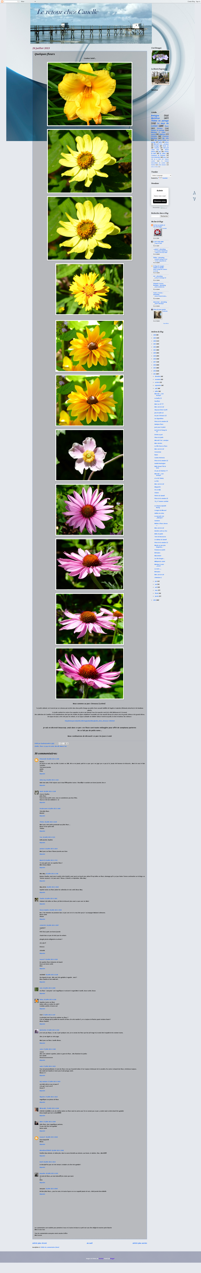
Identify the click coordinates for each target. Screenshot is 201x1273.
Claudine (42, 898)
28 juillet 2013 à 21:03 (52, 1173)
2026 (154, 335)
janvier (157, 596)
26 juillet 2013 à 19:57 (53, 925)
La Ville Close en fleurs (161, 446)
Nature (62, 746)
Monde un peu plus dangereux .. (160, 546)
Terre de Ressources (160, 536)
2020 (154, 353)
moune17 (42, 959)
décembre (158, 376)
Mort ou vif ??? (159, 404)
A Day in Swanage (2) (160, 278)
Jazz (160, 151)
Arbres (167, 142)
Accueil (89, 1243)
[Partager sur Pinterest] (67, 744)
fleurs (41, 746)
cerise (41, 1049)
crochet (164, 228)
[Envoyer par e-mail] (59, 744)
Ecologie (156, 146)
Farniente (157, 520)
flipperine (42, 1097)
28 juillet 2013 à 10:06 (58, 1150)
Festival (153, 164)
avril (156, 587)
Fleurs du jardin (159, 437)
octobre (157, 382)
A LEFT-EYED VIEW (158, 242)
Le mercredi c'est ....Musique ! (159, 517)
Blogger (112, 1258)
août (156, 388)
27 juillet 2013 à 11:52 (53, 1030)
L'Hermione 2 (158, 577)
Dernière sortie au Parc (161, 531)
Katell (41, 1162)
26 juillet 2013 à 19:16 (56, 910)
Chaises (157, 492)
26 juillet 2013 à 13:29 (50, 791)
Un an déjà (158, 490)
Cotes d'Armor (162, 164)
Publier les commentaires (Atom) (50, 1247)
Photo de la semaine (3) (161, 460)
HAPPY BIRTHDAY (159, 303)
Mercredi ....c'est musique (159, 394)
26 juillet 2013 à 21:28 (51, 959)
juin (156, 581)
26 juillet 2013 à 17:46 (52, 873)
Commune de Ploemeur (158, 155)
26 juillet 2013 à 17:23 (51, 860)
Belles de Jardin (159, 534)
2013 (154, 374)
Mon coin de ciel (159, 407)
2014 (154, 371)
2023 (154, 344)
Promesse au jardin (160, 550)
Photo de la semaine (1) (161, 542)
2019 (154, 356)
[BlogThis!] (61, 744)
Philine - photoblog (158, 257)
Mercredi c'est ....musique (161, 144)
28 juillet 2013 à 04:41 (52, 1137)
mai (156, 584)
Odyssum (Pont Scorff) (161, 410)
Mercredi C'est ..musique (161, 440)
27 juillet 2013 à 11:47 (49, 1015)
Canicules (165, 311)
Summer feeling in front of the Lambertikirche (161, 260)
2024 (154, 341)
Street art (166, 146)
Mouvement (158, 555)
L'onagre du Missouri (160, 510)
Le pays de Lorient (49, 746)
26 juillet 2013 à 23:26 (50, 999)
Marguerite (158, 487)
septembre (158, 385)
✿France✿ (43, 1108)
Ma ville (57, 746)
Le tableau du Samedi (161, 539)
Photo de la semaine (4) (161, 421)
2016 (154, 365)
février (157, 593)
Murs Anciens (158, 443)
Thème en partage (160, 121)
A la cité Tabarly (159, 478)
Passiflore (157, 401)
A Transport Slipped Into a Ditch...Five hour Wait (161, 251)
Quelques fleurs (159, 424)
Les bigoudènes (159, 418)
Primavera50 (43, 759)
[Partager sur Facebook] (65, 744)
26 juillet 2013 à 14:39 (51, 822)
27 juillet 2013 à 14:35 (49, 1066)
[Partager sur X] (63, 744)
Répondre (42, 774)
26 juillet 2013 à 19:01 (51, 898)
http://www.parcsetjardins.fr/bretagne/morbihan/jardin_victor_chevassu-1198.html (90, 721)
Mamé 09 (42, 860)
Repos (156, 455)
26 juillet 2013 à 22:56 (49, 988)
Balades (160, 128)
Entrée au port (159, 434)
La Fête (157, 481)
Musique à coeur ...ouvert (159, 565)
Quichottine (43, 1030)
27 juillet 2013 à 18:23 (52, 1097)
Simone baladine (44, 910)
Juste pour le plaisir (160, 427)
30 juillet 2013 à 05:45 (52, 1188)
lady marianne (44, 1081)
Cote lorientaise (155, 157)
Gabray (41, 999)
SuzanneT (42, 1137)
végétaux (162, 134)
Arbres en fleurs (154, 166)
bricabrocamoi (44, 808)
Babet (41, 1121)
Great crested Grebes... (161, 296)
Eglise (160, 142)
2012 (154, 600)
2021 (154, 350)
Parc (65, 746)
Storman (101, 1258)
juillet (156, 391)
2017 (154, 362)
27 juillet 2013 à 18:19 (54, 1081)
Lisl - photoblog (158, 276)
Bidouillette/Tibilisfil (45, 1150)
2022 (154, 347)
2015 (154, 368)
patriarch (42, 848)
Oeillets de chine (159, 513)
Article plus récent (39, 1243)
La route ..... (158, 569)
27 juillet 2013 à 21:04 (53, 1108)
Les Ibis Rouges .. (159, 558)
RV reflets (163, 153)
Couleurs (156, 148)
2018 (154, 359)
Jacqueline (42, 1173)
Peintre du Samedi (160, 495)
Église (164, 157)
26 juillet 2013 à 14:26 (54, 808)
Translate (165, 178)
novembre (158, 379)
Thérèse (42, 822)
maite (41, 1066)
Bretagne (155, 115)
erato (41, 988)
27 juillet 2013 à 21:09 (49, 1121)
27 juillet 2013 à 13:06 (50, 1049)
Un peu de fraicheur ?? (161, 471)
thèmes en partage (157, 130)
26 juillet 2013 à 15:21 (49, 837)
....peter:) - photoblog (159, 249)
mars (156, 590)
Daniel (41, 791)
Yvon (41, 837)
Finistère (154, 136)
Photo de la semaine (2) (161, 498)
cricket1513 (43, 925)
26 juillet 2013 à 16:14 (51, 848)
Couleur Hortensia (160, 457)
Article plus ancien (140, 1243)
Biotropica (157, 553)
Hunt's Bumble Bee (159, 287)
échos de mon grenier (159, 309)
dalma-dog (43, 780)
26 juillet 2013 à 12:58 (53, 759)
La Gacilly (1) (158, 398)
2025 (154, 338)
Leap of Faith (158, 243)
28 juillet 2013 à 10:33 (49, 1162)
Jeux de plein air (159, 413)
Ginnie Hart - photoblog (160, 302)
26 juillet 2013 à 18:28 (52, 887)
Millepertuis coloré (160, 561)
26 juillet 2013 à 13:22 (52, 780)
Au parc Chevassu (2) (160, 415)
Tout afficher (166, 323)
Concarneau (158, 452)
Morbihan (155, 118)
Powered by (156, 207)
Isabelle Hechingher (160, 463)
